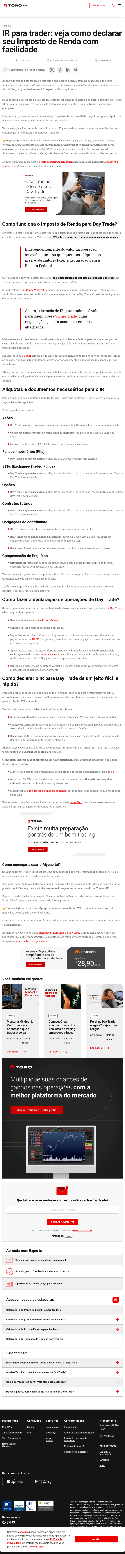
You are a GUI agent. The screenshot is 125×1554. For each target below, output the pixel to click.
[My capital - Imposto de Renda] (62, 958)
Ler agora (12, 1051)
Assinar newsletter (62, 1222)
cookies (24, 1532)
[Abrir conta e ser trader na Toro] (62, 193)
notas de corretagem (46, 620)
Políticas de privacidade (76, 1452)
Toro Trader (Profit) (12, 1433)
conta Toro (76, 802)
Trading (6, 26)
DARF (35, 639)
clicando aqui (36, 1546)
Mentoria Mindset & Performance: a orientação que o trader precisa (20, 1027)
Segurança (51, 1433)
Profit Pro (7, 1427)
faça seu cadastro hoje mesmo (30, 941)
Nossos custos (50, 1439)
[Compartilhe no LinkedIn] (67, 70)
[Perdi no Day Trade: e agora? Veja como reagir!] (104, 997)
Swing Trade (66, 316)
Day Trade (116, 608)
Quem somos (52, 1427)
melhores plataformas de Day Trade (59, 932)
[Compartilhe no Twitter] (52, 70)
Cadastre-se (98, 5)
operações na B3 (51, 654)
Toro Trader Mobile (11, 1438)
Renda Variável (35, 290)
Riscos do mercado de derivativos (75, 1439)
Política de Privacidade (82, 1230)
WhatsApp (109, 1436)
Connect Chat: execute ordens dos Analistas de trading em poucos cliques (61, 1027)
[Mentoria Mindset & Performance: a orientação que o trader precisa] (20, 997)
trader (27, 355)
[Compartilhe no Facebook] (60, 70)
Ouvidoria (104, 1460)
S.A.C (102, 1465)
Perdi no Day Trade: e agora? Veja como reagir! (103, 1025)
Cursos (30, 1427)
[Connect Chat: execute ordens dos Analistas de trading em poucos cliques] (62, 997)
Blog (29, 1433)
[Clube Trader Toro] (62, 834)
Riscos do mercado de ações (79, 1433)
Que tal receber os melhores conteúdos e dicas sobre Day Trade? (62, 1200)
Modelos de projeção (74, 1446)
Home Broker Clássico (9, 1445)
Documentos (70, 1427)
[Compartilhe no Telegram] (75, 70)
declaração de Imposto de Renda (48, 790)
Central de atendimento (106, 1453)
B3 (112, 771)
